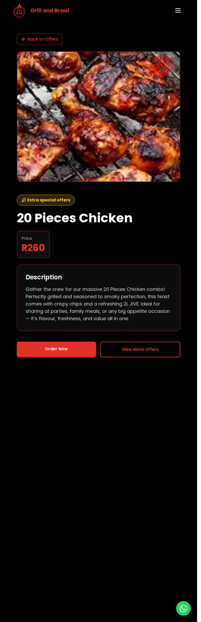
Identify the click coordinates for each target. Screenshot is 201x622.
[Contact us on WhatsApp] (183, 608)
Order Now (56, 349)
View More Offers (140, 349)
